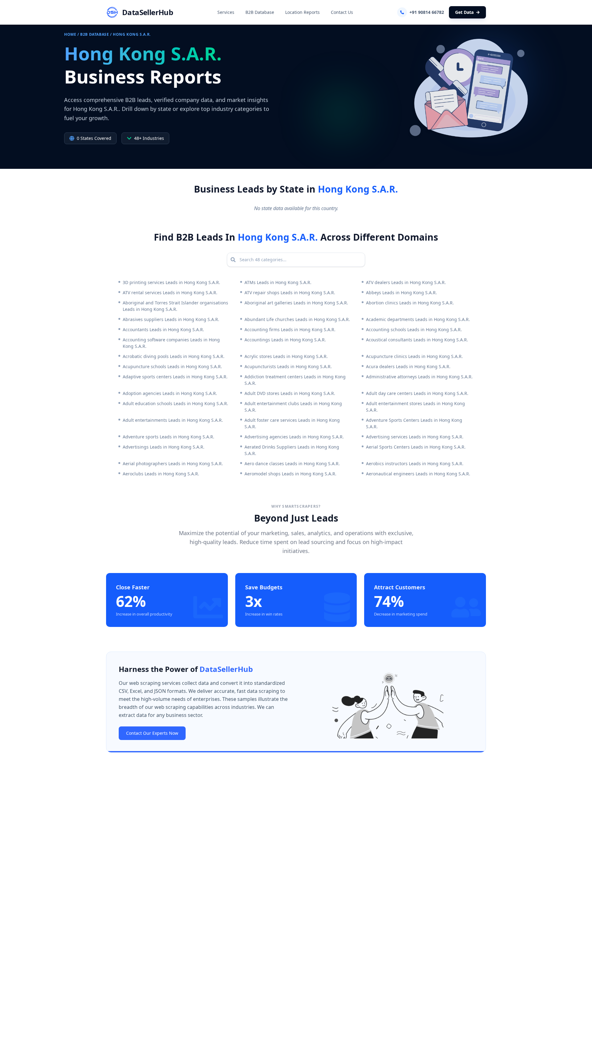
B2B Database (259, 12)
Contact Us (342, 12)
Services (225, 12)
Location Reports (302, 12)
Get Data (464, 12)
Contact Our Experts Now (152, 733)
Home (70, 34)
